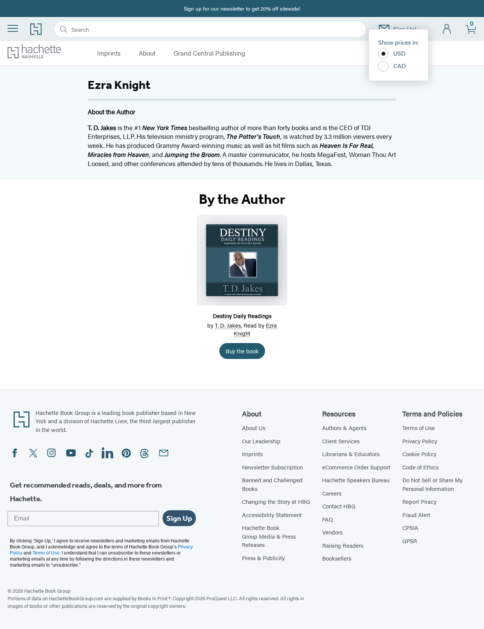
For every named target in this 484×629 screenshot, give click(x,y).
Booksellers (336, 558)
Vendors (332, 532)
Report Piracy (419, 501)
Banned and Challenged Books (272, 484)
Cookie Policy (419, 454)
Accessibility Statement (272, 515)
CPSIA (410, 527)
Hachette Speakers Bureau (355, 480)
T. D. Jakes (228, 325)
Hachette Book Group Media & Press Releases (269, 535)
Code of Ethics (420, 467)
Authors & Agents (344, 428)
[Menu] (13, 28)
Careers (331, 493)
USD (399, 53)
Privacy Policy (419, 441)
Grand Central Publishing (209, 53)
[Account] (447, 29)
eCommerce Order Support (356, 467)
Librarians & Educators (351, 454)
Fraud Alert (416, 515)
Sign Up (179, 518)
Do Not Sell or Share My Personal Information (432, 484)
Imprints (109, 53)
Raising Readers (342, 545)
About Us (253, 428)
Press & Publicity (263, 558)
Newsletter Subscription (272, 467)
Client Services (341, 441)
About (147, 53)
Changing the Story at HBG (276, 501)
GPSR (409, 541)
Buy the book (242, 351)
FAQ (327, 519)
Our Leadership (261, 441)
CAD (399, 65)
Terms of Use (418, 428)
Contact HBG (338, 506)
